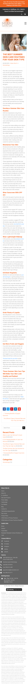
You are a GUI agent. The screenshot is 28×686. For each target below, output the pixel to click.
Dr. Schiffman (4, 495)
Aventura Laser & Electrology (10, 562)
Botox (2, 526)
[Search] (23, 427)
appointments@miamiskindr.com (11, 570)
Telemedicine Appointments (8, 511)
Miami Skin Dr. (14, 63)
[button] (25, 23)
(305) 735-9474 (8, 564)
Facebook (6, 541)
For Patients (4, 504)
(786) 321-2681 (9, 567)
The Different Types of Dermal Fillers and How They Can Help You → (14, 419)
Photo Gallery (4, 500)
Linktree (6, 549)
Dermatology (6, 65)
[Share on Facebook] (4, 409)
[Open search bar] (21, 14)
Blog (2, 506)
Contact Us (4, 509)
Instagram (6, 546)
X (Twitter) (6, 544)
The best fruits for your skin (10, 358)
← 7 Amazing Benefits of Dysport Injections (11, 414)
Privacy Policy (4, 515)
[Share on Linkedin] (15, 409)
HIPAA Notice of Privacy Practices (9, 518)
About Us (3, 493)
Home (2, 491)
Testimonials (4, 502)
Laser (2, 535)
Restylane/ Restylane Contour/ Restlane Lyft (11, 533)
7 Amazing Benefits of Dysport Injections (13, 453)
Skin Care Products (5, 497)
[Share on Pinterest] (11, 409)
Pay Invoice (4, 513)
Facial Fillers (4, 530)
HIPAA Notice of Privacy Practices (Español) (11, 520)
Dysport (3, 528)
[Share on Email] (19, 409)
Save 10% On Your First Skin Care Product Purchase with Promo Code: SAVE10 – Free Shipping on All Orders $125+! (14, 3)
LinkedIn (6, 551)
